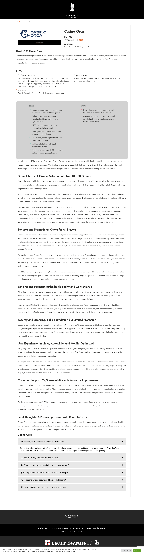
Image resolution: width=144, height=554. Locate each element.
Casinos (21, 22)
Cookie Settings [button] (126, 550)
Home (14, 22)
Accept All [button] (137, 550)
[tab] (72, 441)
